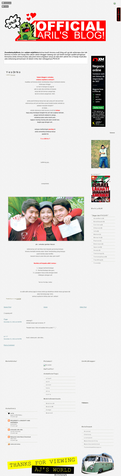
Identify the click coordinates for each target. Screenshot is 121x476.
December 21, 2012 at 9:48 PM (13, 322)
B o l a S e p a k (98, 221)
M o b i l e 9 (49, 413)
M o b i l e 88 (49, 406)
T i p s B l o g (97, 260)
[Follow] (5, 6)
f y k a (48, 388)
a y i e (47, 381)
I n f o (95, 231)
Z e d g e (48, 410)
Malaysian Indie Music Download (20, 437)
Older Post (83, 307)
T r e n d (96, 263)
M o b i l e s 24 (50, 403)
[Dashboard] (6, 3)
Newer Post (7, 307)
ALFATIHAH (13, 424)
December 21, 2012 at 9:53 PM (13, 339)
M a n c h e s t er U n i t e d (91, 444)
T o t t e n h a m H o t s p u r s (92, 447)
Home (46, 307)
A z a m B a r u (98, 218)
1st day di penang (15, 431)
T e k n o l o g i (98, 253)
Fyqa (6, 319)
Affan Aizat (13, 438)
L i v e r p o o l (88, 437)
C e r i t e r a (97, 224)
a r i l (5, 336)
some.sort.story (15, 444)
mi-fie (12, 413)
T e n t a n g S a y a (99, 256)
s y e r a (48, 394)
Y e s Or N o (13, 72)
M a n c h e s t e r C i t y (91, 441)
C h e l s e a (87, 434)
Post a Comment (9, 345)
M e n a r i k (97, 237)
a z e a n (48, 384)
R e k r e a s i (98, 244)
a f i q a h (48, 378)
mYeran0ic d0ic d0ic (16, 429)
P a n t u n (97, 240)
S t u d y (13, 75)
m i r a (48, 391)
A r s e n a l (87, 431)
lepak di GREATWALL (16, 415)
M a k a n (96, 234)
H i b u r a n (97, 228)
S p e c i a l (97, 247)
